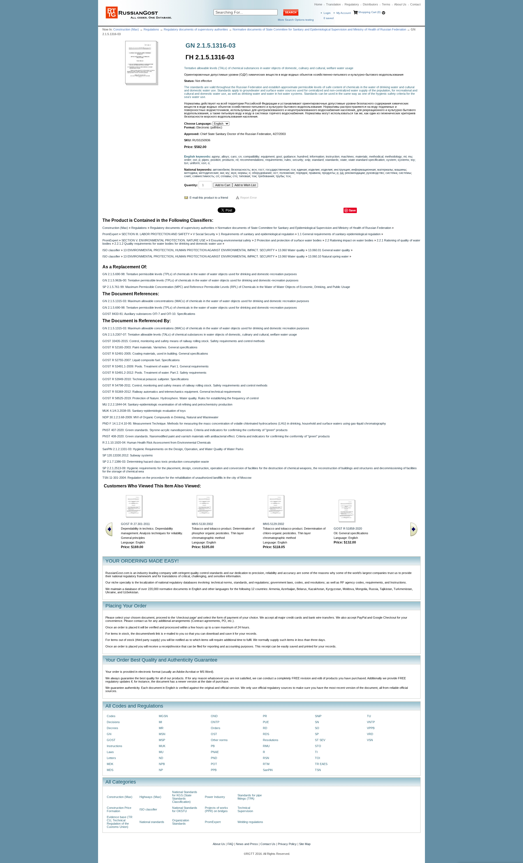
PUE (266, 722)
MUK (162, 746)
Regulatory (352, 4)
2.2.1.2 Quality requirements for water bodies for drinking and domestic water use (168, 243)
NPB (162, 764)
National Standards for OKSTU (184, 809)
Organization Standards (180, 822)
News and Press (247, 844)
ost (195, 159)
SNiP (318, 716)
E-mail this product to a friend (209, 197)
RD (265, 728)
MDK (110, 764)
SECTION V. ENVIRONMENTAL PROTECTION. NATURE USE (163, 240)
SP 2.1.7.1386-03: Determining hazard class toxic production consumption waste (155, 461)
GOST (111, 740)
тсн (288, 176)
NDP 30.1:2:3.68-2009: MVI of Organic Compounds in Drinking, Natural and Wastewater (160, 417)
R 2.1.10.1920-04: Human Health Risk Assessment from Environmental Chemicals (156, 442)
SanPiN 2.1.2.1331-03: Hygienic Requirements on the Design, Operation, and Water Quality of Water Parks (173, 449)
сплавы (226, 176)
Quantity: (191, 185)
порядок (301, 172)
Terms (386, 4)
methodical (376, 156)
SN (317, 722)
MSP (162, 740)
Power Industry (215, 796)
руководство (375, 172)
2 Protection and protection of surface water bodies (288, 240)
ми (222, 172)
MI (160, 722)
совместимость (203, 176)
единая (302, 169)
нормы (242, 172)
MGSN (163, 716)
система (391, 172)
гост (261, 169)
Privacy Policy (287, 844)
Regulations (151, 29)
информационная (363, 169)
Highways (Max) (150, 796)
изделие (314, 169)
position (216, 159)
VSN (370, 740)
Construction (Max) (126, 29)
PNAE (215, 752)
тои (254, 176)
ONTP (215, 722)
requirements (274, 159)
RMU (266, 746)
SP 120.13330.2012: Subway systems (127, 455)
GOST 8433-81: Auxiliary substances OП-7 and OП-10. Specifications (148, 313)
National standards (151, 822)
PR (265, 716)
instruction (332, 156)
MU (161, 752)
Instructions (114, 746)
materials (361, 156)
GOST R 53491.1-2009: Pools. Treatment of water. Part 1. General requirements (155, 366)
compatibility (251, 156)
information (317, 156)
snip (307, 159)
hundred (302, 156)
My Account (343, 12)
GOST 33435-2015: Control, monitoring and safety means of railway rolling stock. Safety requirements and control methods (183, 341)
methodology (393, 156)
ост (275, 172)
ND (161, 758)
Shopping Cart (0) (369, 12)
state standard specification (366, 159)
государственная (277, 169)
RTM (266, 764)
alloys (225, 156)
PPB (214, 770)
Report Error (248, 197)
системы (405, 172)
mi (404, 156)
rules (287, 159)
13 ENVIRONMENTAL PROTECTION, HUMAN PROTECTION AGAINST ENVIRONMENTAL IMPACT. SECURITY (199, 250)
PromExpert (110, 234)
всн (254, 169)
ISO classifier (111, 250)
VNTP (371, 722)
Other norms (219, 740)
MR (161, 728)
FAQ (230, 844)
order (187, 159)
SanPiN (268, 770)
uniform (195, 163)
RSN (266, 758)
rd (237, 159)
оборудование (262, 172)
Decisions (113, 722)
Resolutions (270, 740)
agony (216, 156)
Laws (110, 752)
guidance (290, 156)
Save (352, 210)
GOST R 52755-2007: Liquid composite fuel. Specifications (141, 360)
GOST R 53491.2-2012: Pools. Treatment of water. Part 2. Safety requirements (154, 372)
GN (109, 734)
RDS (266, 734)
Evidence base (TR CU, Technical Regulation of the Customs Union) (119, 821)
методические (208, 172)
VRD (370, 734)
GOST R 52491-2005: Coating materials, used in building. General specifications (155, 353)
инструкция (342, 169)
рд (341, 172)
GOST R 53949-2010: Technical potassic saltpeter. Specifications (145, 379)
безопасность (240, 169)
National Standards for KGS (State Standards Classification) (184, 796)
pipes (205, 159)
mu (410, 156)
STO (318, 746)
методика (190, 172)
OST (214, 734)
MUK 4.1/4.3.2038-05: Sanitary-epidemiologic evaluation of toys (144, 410)
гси (293, 169)
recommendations (252, 159)
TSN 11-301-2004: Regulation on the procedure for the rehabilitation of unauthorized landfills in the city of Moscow (176, 477)
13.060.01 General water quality (329, 250)
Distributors (370, 4)
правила (314, 172)
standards (332, 159)
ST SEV (320, 740)
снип (187, 176)
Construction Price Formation (119, 809)
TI (316, 752)
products (228, 159)
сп (217, 176)
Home (318, 4)
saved (329, 18)
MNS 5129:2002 (273, 524)
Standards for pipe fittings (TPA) (250, 797)
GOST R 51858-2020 (348, 528)
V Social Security (204, 234)
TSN (318, 770)
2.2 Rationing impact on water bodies (349, 240)
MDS (110, 770)
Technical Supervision (245, 809)
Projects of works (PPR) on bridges (216, 809)
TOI (317, 758)
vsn (203, 163)
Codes (111, 716)
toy (413, 159)
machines (347, 156)
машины (400, 169)
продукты (328, 172)
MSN (162, 734)
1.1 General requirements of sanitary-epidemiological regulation (339, 234)
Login (327, 12)
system (391, 159)
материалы (385, 169)
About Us (400, 4)
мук (233, 172)
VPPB (371, 728)
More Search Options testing (296, 19)
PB (213, 746)
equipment (268, 156)
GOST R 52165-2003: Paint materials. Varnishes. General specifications (149, 347)
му (227, 172)
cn (240, 156)
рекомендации (355, 172)
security (298, 159)
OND (214, 716)
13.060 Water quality (291, 250)
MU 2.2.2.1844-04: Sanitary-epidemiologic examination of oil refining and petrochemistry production (167, 404)
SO (317, 728)
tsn (186, 163)
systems (403, 159)
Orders (215, 728)
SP (317, 734)
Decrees (112, 728)
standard (318, 159)
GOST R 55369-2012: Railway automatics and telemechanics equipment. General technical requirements (171, 391)
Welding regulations (250, 822)
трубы (280, 176)
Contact (415, 4)
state (343, 159)
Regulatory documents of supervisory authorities (196, 29)
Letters (111, 758)
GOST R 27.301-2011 (135, 524)
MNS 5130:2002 (202, 524)
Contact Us (267, 844)
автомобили (221, 169)
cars (234, 156)
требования (266, 176)
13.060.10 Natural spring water (328, 256)
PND (214, 758)
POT (214, 764)
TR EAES (321, 764)
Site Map (305, 844)
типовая (244, 176)
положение (286, 172)
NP (161, 770)
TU (369, 716)
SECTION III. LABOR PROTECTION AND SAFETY (155, 234)
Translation (333, 4)
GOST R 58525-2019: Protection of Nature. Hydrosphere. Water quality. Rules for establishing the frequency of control (180, 398)
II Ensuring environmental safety (230, 240)
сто (235, 176)
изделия (326, 169)
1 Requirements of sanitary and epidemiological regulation (256, 234)
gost (279, 156)
